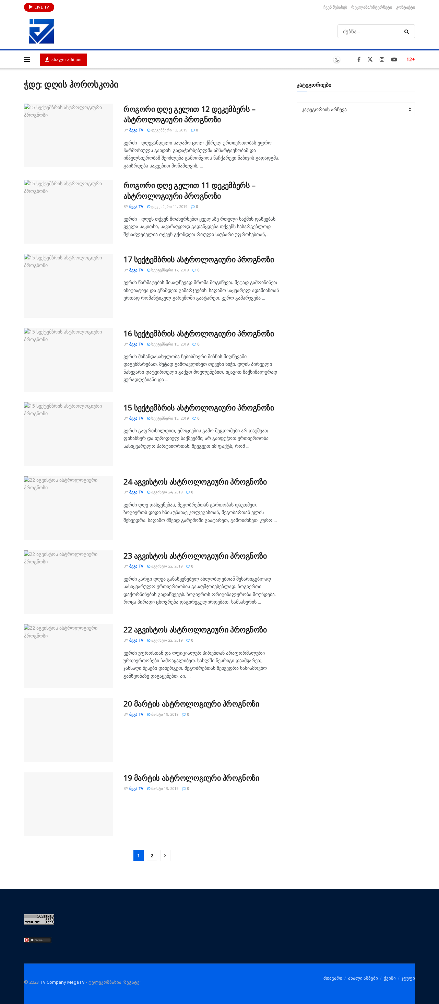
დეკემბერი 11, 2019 (168, 206)
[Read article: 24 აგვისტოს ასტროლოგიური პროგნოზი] (68, 508)
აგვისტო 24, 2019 (166, 491)
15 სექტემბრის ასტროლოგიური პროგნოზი (198, 407)
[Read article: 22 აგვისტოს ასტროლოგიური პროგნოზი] (68, 656)
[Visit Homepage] (41, 31)
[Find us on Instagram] (382, 59)
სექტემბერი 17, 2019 (169, 269)
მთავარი (332, 978)
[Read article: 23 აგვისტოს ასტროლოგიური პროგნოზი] (68, 582)
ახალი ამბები (66, 59)
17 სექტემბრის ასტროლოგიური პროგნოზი (198, 259)
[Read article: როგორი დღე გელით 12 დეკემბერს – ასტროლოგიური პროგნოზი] (68, 135)
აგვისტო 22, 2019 (166, 566)
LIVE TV (41, 7)
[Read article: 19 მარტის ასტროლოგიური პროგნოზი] (68, 804)
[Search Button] (408, 31)
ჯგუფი (408, 978)
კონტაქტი (405, 7)
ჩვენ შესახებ (335, 7)
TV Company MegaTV (62, 982)
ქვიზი (390, 978)
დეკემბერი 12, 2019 (168, 129)
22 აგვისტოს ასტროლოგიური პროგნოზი (194, 629)
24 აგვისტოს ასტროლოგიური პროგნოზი (194, 481)
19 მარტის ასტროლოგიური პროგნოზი (191, 777)
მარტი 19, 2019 (164, 714)
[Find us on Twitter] (370, 59)
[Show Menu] (27, 59)
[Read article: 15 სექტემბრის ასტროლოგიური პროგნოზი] (68, 434)
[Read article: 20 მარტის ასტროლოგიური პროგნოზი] (68, 730)
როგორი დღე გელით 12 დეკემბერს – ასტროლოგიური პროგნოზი (189, 114)
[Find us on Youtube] (394, 59)
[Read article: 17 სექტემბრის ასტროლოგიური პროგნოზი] (68, 286)
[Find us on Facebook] (358, 59)
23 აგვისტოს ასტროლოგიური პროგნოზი (194, 555)
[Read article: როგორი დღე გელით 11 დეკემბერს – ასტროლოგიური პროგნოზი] (68, 212)
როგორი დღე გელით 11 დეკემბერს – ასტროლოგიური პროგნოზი (189, 190)
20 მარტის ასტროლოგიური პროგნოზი (191, 703)
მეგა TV (136, 129)
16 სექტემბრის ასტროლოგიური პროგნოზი (198, 333)
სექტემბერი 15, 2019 (169, 344)
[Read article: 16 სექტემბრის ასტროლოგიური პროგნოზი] (68, 360)
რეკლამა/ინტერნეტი (371, 7)
